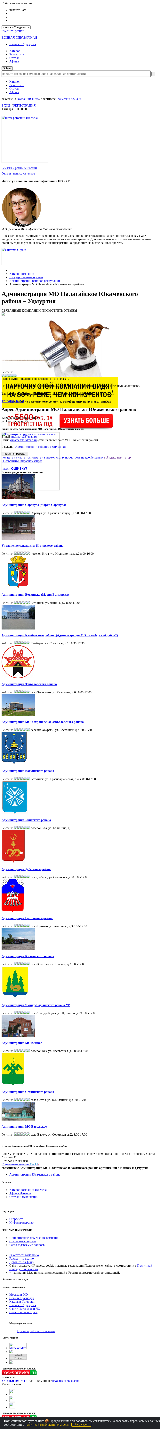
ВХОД (6, 105)
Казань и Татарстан (22, 1301)
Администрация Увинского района (26, 820)
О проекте (16, 1219)
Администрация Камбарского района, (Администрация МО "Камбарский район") (60, 635)
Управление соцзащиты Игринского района (32, 545)
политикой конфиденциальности (47, 1424)
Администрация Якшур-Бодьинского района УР (36, 1005)
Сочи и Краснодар (21, 1298)
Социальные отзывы (20, 1164)
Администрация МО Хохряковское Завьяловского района (43, 722)
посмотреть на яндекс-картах (45, 457)
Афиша (14, 61)
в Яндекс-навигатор (117, 457)
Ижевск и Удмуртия (22, 44)
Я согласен (81, 1424)
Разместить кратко (21, 1258)
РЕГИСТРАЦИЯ (24, 105)
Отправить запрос (30, 461)
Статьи (14, 58)
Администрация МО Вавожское (24, 1126)
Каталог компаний (21, 273)
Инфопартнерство (21, 1222)
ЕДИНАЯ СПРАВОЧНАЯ (19, 37)
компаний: (28, 98)
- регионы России (19, 168)
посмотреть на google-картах (84, 457)
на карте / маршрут (15, 453)
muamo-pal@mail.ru (24, 436)
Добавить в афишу (21, 1262)
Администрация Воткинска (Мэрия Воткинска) (35, 594)
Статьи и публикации (23, 1196)
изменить (13, 31)
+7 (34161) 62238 (13, 401)
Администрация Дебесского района (26, 869)
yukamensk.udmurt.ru (23, 440)
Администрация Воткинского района (28, 770)
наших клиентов (18, 173)
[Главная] (10, 270)
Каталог (14, 50)
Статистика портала (22, 1241)
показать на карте (13, 457)
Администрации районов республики (34, 280)
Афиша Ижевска (20, 1193)
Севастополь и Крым (23, 1312)
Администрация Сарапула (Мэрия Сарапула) (34, 504)
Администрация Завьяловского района (29, 684)
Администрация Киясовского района (28, 956)
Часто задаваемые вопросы (27, 1244)
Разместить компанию (24, 1255)
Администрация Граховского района (27, 918)
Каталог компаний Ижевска (28, 1189)
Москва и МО (18, 1294)
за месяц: (69, 98)
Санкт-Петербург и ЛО (24, 1308)
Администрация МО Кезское (22, 1043)
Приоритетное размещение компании (34, 1237)
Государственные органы (26, 277)
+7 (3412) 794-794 (13, 1380)
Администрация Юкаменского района (34, 1174)
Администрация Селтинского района (28, 1091)
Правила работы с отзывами (36, 1331)
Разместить (16, 54)
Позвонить (10, 461)
